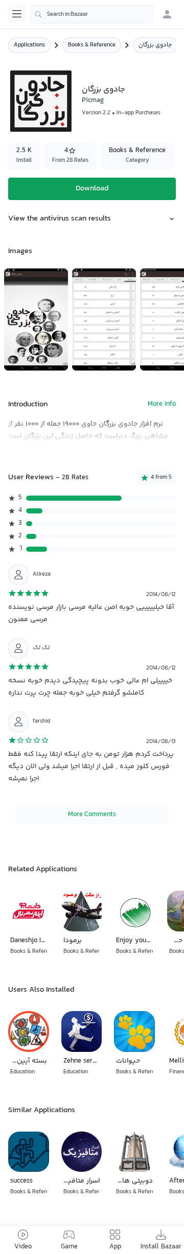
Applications (29, 45)
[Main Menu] (17, 14)
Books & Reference (92, 45)
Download (92, 188)
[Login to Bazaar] (167, 14)
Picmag (93, 100)
